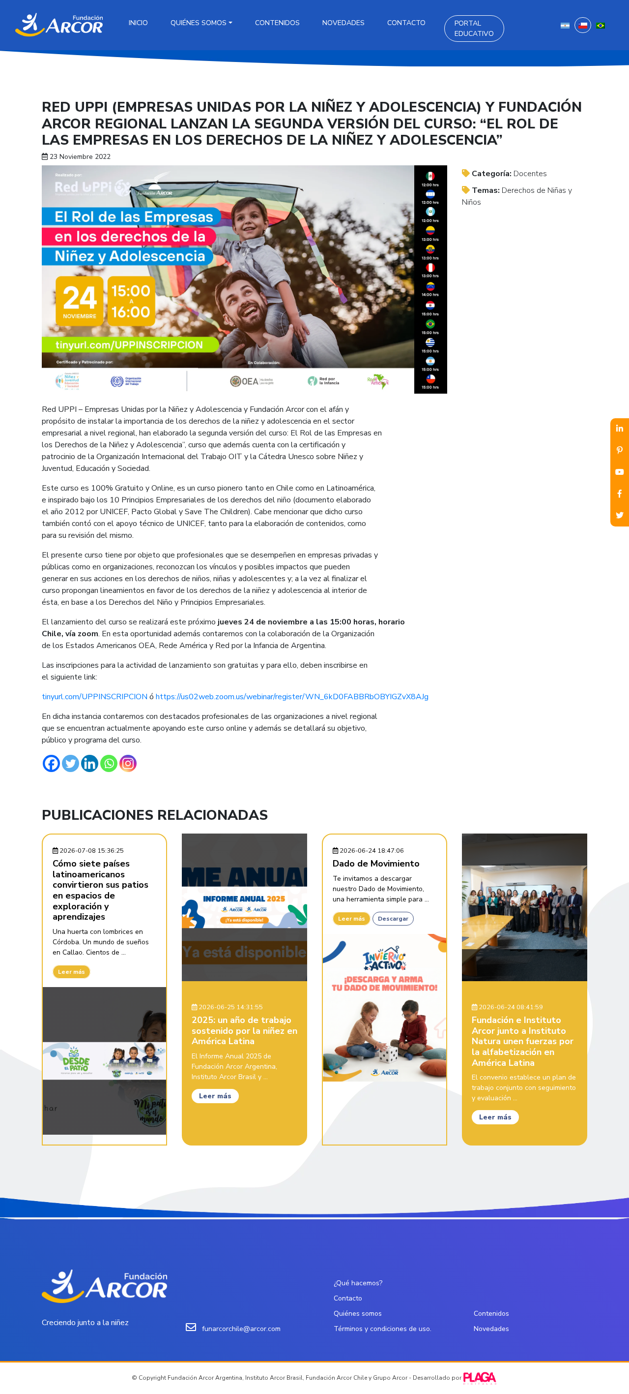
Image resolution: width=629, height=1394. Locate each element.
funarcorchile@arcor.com (241, 1328)
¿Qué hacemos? (358, 1283)
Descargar (393, 919)
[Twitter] (70, 763)
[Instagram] (128, 763)
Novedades (343, 23)
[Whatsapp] (108, 763)
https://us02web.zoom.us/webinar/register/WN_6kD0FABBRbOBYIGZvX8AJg (292, 696)
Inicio (138, 23)
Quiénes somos (199, 23)
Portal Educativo (474, 28)
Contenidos (277, 23)
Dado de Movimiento (376, 863)
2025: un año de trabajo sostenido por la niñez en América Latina (244, 1030)
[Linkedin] (89, 763)
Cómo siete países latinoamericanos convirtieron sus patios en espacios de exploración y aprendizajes (100, 890)
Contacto (406, 23)
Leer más (71, 972)
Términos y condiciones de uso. (382, 1328)
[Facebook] (51, 763)
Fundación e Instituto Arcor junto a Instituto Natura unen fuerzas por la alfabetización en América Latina (522, 1041)
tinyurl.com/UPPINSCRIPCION (94, 696)
